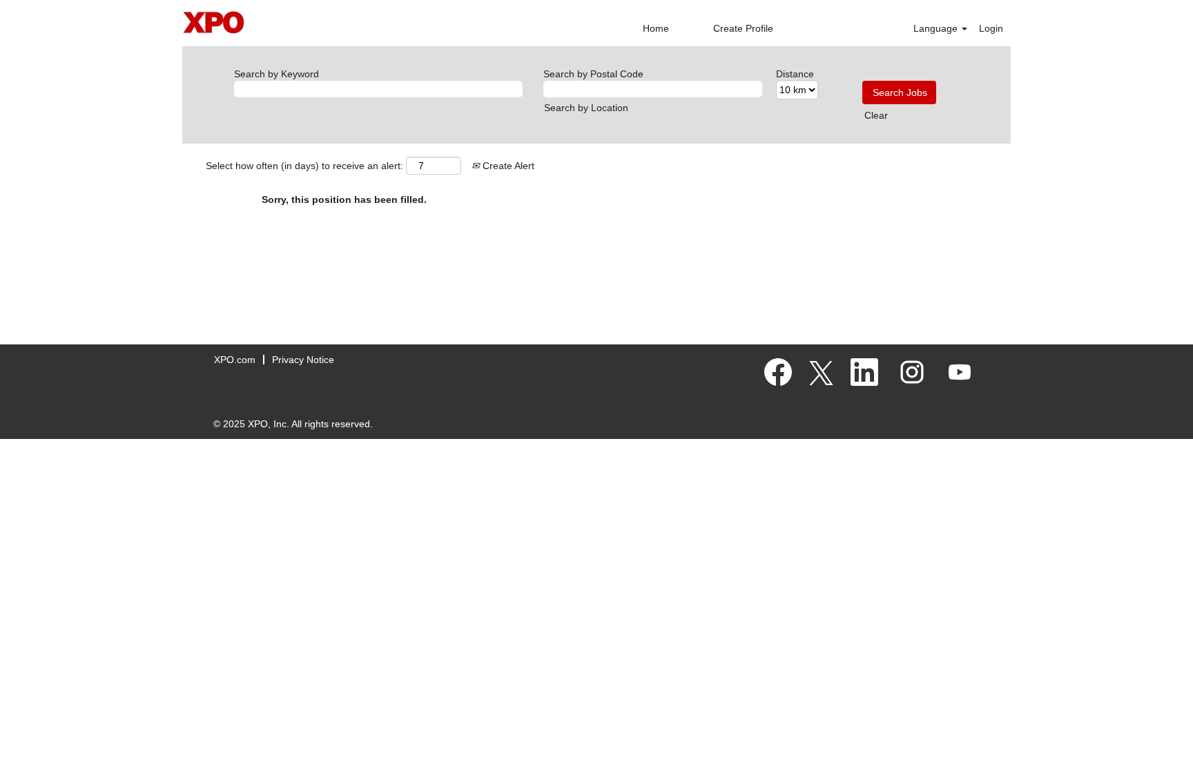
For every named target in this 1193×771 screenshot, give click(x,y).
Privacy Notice (303, 359)
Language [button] (936, 28)
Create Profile (743, 28)
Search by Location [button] (586, 107)
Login (991, 28)
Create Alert (507, 165)
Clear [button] (876, 115)
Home (656, 28)
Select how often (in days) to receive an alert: (304, 165)
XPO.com (234, 359)
